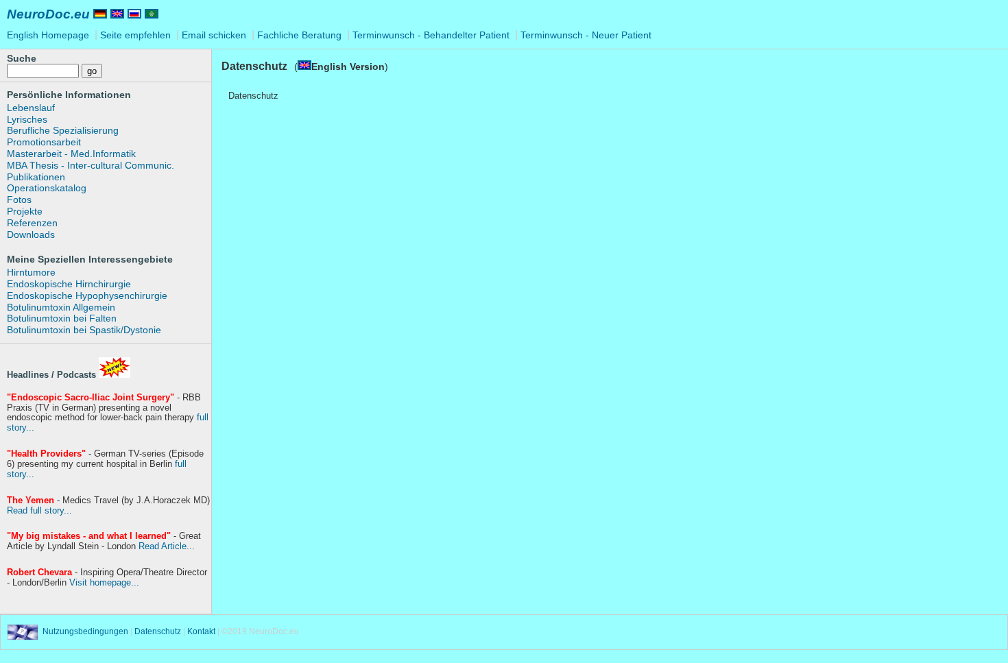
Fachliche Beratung (300, 34)
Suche (21, 58)
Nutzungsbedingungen (85, 632)
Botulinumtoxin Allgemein (61, 307)
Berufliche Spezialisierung (63, 130)
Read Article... (167, 546)
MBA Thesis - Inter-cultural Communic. (90, 165)
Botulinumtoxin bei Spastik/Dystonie (84, 329)
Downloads (31, 234)
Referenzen (32, 222)
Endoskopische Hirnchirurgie (69, 283)
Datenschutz (157, 632)
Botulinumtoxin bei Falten (62, 318)
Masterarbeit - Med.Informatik (71, 153)
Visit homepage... (104, 582)
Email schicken (215, 34)
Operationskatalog (46, 187)
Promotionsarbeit (44, 141)
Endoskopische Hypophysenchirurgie (87, 295)
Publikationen (36, 176)
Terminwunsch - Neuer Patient (585, 34)
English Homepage (49, 34)
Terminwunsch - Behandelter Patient (430, 34)
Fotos (19, 199)
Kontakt (202, 632)
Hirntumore (31, 272)
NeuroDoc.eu (48, 14)
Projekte (25, 211)
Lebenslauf (31, 107)
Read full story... (39, 510)
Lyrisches (27, 119)
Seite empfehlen (136, 34)
